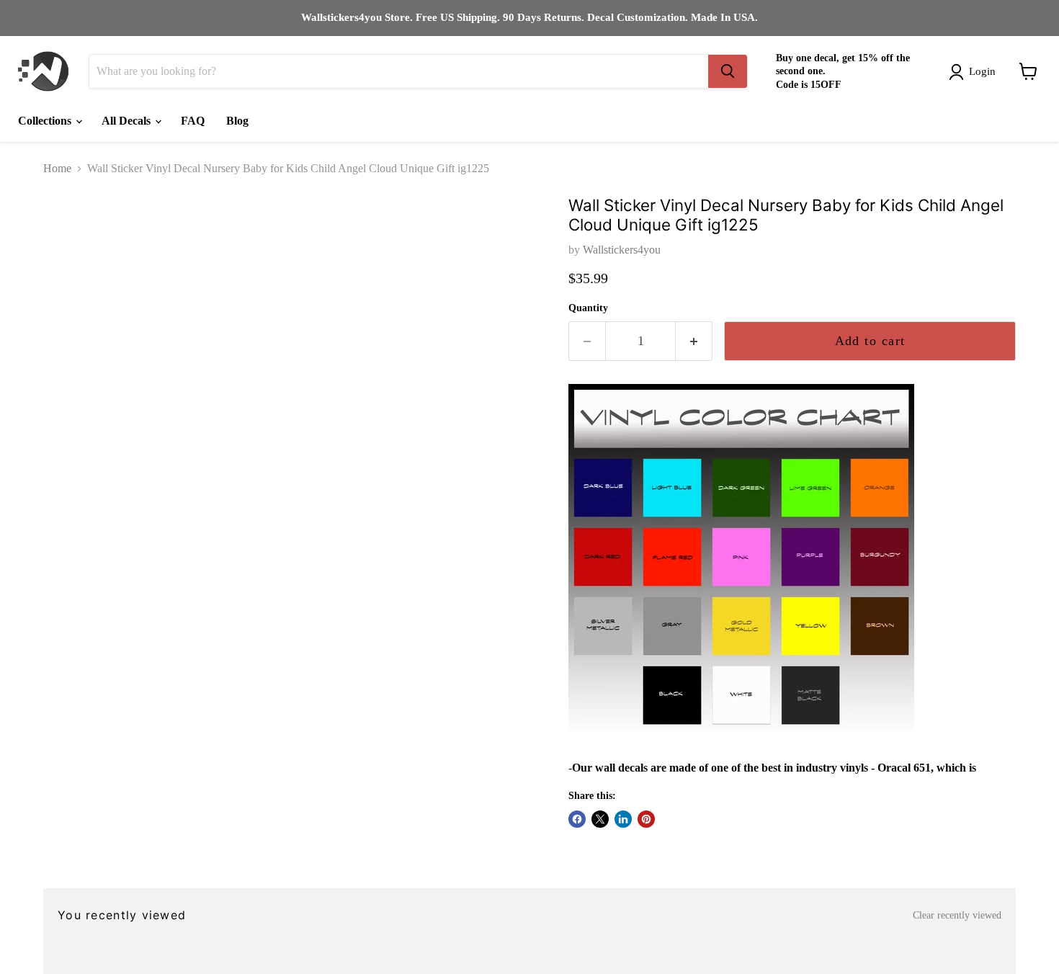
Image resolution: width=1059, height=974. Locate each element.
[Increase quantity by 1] (694, 341)
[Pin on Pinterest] (646, 819)
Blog (237, 121)
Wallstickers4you (622, 250)
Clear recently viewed (957, 915)
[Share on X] (600, 819)
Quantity (588, 308)
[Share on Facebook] (577, 819)
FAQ (193, 121)
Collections (46, 121)
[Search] (727, 71)
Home (57, 168)
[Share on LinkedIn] (623, 819)
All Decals (127, 121)
